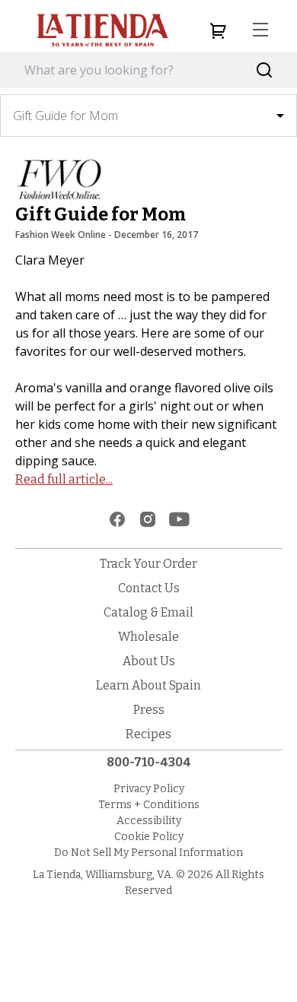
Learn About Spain (148, 685)
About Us (149, 661)
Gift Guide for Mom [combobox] (65, 115)
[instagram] (148, 519)
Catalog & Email (148, 612)
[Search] (265, 70)
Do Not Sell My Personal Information (148, 852)
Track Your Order (148, 563)
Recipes (148, 734)
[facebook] (117, 519)
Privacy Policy (148, 788)
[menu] (260, 30)
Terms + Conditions (149, 804)
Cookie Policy (149, 836)
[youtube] (179, 519)
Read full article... (64, 479)
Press (148, 709)
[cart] (217, 30)
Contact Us (149, 588)
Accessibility (149, 820)
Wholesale (148, 636)
